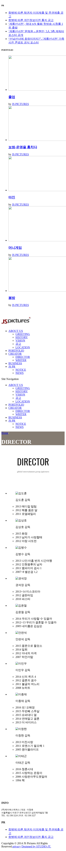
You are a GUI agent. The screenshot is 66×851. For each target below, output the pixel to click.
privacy (16, 846)
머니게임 (15, 247)
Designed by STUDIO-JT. (36, 846)
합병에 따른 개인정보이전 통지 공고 (31, 20)
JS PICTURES (20, 103)
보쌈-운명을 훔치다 (22, 147)
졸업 (11, 97)
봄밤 (11, 298)
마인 (11, 197)
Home (4, 433)
